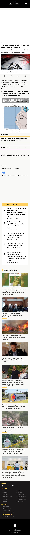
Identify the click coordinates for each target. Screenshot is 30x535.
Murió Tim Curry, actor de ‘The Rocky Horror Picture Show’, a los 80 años (15, 246)
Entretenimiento (7, 496)
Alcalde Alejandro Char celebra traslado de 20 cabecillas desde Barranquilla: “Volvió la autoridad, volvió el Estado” (16, 257)
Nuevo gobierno (22, 499)
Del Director (6, 506)
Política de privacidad (8, 512)
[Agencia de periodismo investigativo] (15, 2)
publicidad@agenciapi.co (8, 516)
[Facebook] (4, 486)
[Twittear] (11, 77)
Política (5, 492)
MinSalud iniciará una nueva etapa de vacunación (14, 147)
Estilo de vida (21, 501)
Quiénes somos (7, 508)
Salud (19, 490)
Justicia (5, 490)
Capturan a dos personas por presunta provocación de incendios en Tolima (16, 236)
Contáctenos (6, 510)
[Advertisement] (15, 26)
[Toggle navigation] (29, 1)
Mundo (5, 498)
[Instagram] (20, 486)
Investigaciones (22, 496)
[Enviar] (18, 76)
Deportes (5, 494)
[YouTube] (15, 486)
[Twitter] (9, 485)
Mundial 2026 (21, 498)
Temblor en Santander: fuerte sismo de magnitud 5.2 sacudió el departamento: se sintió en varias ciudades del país (16, 213)
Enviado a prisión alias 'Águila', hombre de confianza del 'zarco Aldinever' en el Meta (16, 226)
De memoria (21, 494)
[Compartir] (4, 76)
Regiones (3, 43)
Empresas (5, 501)
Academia (20, 492)
